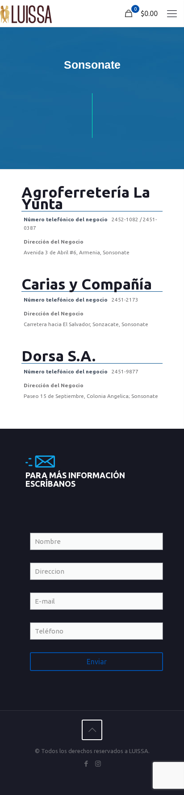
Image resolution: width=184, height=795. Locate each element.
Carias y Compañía (86, 283)
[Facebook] (86, 763)
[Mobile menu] (172, 13)
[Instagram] (98, 763)
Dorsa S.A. (58, 355)
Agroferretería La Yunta (85, 197)
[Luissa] (26, 13)
